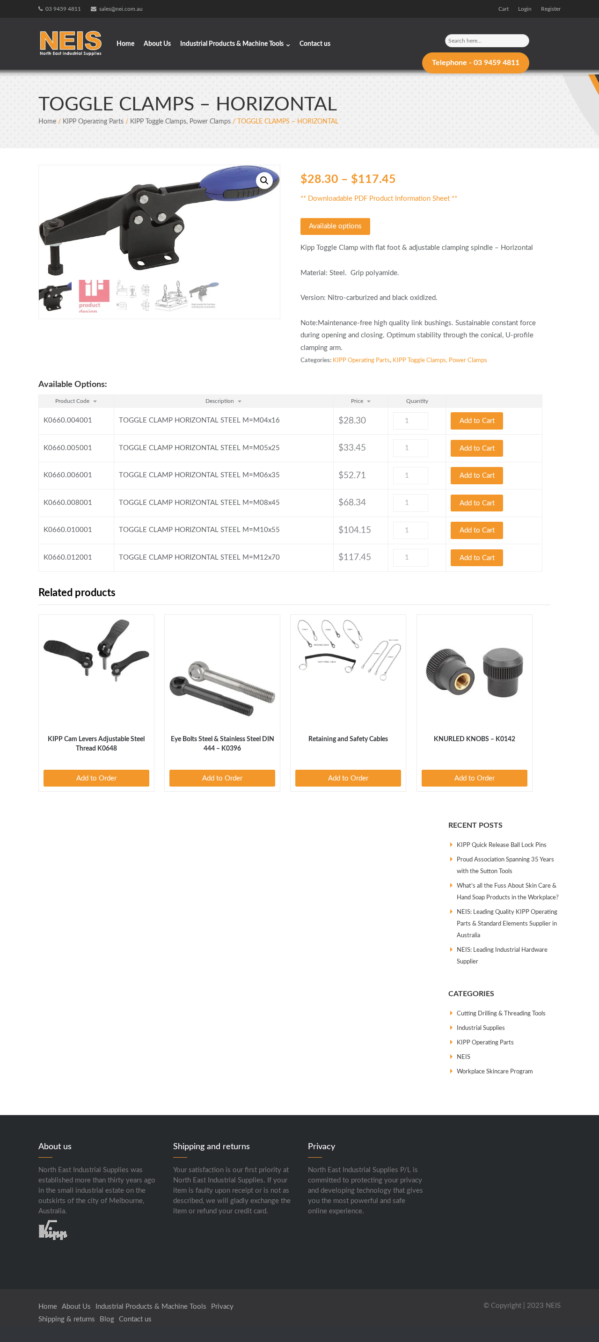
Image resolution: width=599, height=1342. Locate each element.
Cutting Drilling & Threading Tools (501, 1014)
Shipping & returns (66, 1319)
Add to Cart (477, 420)
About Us (157, 44)
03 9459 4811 (63, 9)
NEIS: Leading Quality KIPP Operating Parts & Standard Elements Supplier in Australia (507, 924)
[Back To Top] (574, 1317)
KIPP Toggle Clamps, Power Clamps (180, 121)
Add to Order (96, 778)
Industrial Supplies (481, 1028)
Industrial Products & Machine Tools (232, 44)
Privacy (222, 1306)
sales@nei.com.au (121, 9)
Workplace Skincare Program (495, 1072)
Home (125, 44)
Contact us (315, 44)
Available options (335, 226)
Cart (503, 9)
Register (551, 9)
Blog (107, 1319)
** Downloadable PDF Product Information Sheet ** (378, 198)
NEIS (463, 1057)
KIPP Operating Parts (93, 121)
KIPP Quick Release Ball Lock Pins (502, 845)
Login (525, 9)
